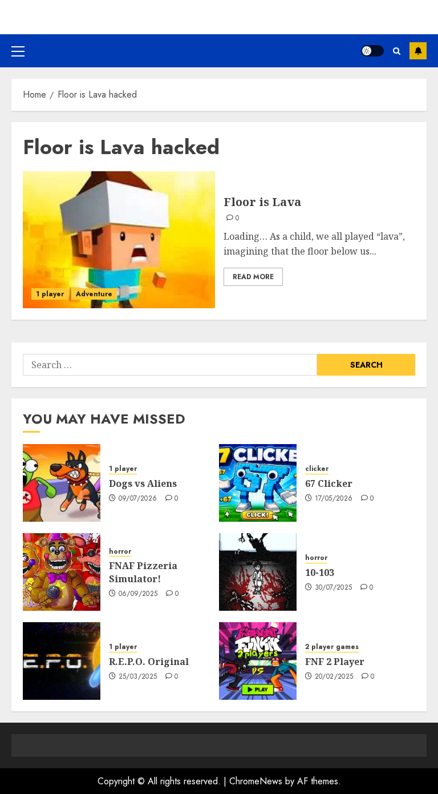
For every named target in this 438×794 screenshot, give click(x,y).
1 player (50, 294)
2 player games (332, 647)
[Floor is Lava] (119, 239)
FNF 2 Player (334, 661)
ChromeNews (255, 781)
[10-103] (258, 572)
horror (120, 552)
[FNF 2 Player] (258, 661)
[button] (18, 51)
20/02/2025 (334, 677)
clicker (316, 469)
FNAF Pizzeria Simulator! (143, 572)
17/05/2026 (334, 498)
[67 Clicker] (258, 483)
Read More (253, 277)
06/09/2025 (138, 594)
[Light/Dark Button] (372, 51)
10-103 (319, 572)
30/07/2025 (333, 588)
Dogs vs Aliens (143, 483)
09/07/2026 (138, 498)
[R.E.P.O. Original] (61, 661)
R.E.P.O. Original (149, 661)
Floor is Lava (262, 201)
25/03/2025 (138, 677)
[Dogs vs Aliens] (61, 483)
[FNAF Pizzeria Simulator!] (61, 572)
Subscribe (418, 50)
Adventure (94, 294)
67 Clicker (328, 483)
